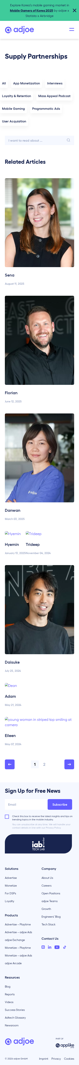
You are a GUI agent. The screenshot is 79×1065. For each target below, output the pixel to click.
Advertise (11, 877)
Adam (10, 696)
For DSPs (10, 893)
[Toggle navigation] (71, 29)
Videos (9, 1002)
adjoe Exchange (15, 940)
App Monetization (26, 83)
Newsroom (12, 1025)
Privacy (56, 1058)
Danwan (12, 510)
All (4, 83)
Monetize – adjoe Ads (18, 955)
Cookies (69, 1058)
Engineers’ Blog (51, 916)
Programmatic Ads (46, 108)
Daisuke (12, 662)
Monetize (11, 885)
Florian (11, 393)
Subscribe (59, 804)
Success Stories (15, 1009)
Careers (46, 885)
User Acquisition (14, 121)
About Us (47, 877)
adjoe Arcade (13, 963)
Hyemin (12, 544)
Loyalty (9, 901)
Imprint (43, 1058)
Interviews (54, 83)
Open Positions (51, 893)
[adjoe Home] (19, 30)
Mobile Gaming (13, 108)
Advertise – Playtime (18, 924)
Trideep (33, 544)
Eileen (10, 735)
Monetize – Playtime (18, 947)
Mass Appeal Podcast (54, 96)
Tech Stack (49, 924)
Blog (7, 986)
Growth (46, 908)
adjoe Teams (50, 901)
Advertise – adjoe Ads (18, 932)
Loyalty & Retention (16, 96)
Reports (10, 994)
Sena (9, 275)
